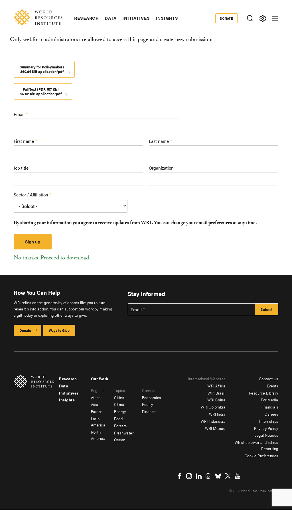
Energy (120, 411)
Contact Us (268, 378)
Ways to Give (59, 330)
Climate (121, 404)
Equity (147, 404)
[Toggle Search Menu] (250, 18)
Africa (96, 397)
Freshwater (123, 433)
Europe (97, 411)
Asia (94, 404)
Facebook (179, 476)
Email (19, 114)
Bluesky (218, 476)
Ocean (119, 439)
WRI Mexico (215, 428)
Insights (167, 18)
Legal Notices (266, 435)
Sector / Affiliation (31, 194)
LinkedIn (199, 476)
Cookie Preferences (261, 455)
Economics (151, 397)
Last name (159, 141)
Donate (226, 18)
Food (118, 418)
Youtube (237, 476)
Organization (161, 167)
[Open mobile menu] (275, 18)
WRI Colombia (213, 407)
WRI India (217, 414)
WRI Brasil (216, 393)
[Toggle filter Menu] (262, 18)
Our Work (99, 378)
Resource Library (263, 393)
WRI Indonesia (213, 421)
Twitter (228, 476)
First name (24, 141)
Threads (208, 476)
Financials (269, 407)
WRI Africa (216, 386)
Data (111, 18)
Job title (21, 167)
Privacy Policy (266, 428)
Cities (119, 397)
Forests (120, 425)
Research (86, 18)
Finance (149, 411)
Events (272, 386)
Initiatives (136, 18)
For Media (269, 400)
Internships (268, 421)
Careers (271, 414)
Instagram (189, 476)
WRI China (216, 400)
